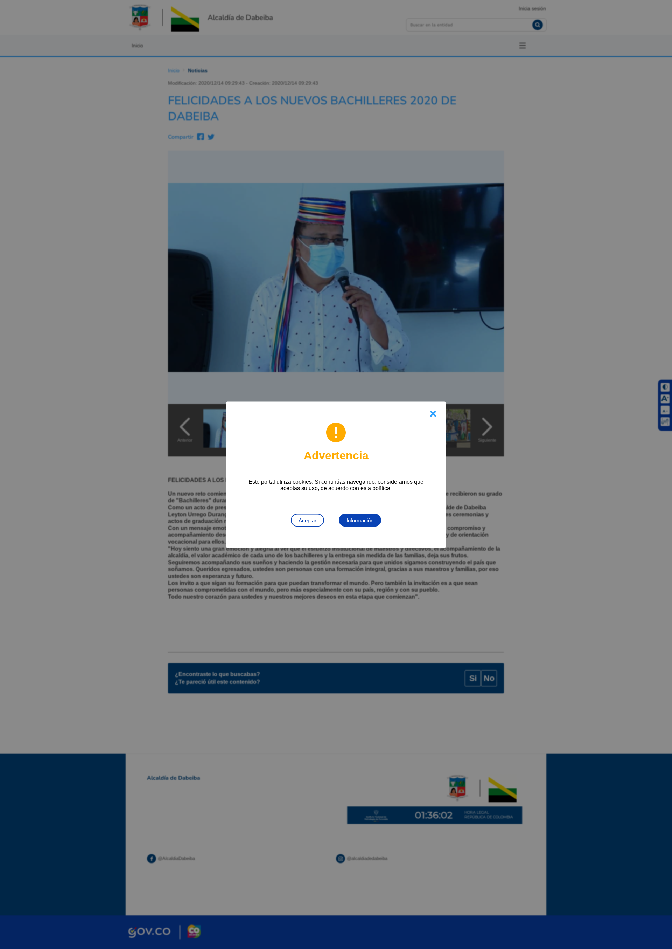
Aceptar (307, 520)
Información (359, 520)
